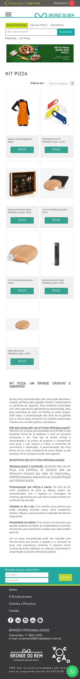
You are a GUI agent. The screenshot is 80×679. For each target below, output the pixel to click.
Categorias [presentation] (57, 25)
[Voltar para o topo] (0, 561)
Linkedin (18, 620)
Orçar (22, 149)
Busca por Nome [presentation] (17, 25)
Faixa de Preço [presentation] (38, 25)
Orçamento (63, 3)
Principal (11, 38)
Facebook (11, 620)
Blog (40, 620)
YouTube (33, 620)
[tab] (16, 25)
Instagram (26, 620)
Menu (8, 14)
